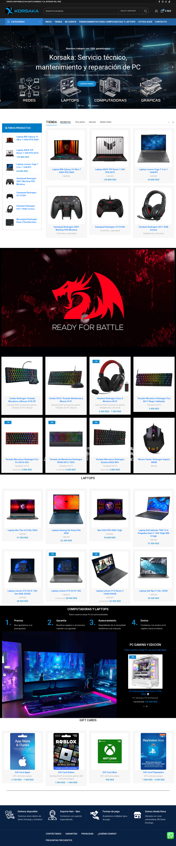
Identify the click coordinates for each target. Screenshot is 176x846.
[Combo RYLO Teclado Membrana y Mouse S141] (65, 377)
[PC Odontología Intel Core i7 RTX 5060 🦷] (145, 671)
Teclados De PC (18, 408)
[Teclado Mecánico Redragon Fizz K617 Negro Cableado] (154, 377)
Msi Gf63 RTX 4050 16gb (110, 530)
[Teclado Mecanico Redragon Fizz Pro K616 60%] (21, 438)
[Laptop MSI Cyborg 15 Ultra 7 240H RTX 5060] (9, 139)
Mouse (30, 408)
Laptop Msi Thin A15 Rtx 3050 (22, 530)
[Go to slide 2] (146, 706)
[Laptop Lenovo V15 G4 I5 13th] (66, 570)
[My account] (156, 11)
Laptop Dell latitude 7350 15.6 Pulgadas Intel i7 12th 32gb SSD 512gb (153, 533)
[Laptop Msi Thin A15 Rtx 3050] (22, 509)
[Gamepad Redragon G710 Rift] (9, 195)
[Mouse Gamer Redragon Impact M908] (154, 438)
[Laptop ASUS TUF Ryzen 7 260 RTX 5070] (9, 154)
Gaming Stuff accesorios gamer (21, 405)
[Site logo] (22, 10)
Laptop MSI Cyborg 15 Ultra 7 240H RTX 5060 (27, 138)
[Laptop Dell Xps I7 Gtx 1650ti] (153, 570)
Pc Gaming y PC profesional (145, 698)
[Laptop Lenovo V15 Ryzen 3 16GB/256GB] (110, 570)
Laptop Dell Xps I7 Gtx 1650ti (153, 591)
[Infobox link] (25, 624)
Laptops (66, 176)
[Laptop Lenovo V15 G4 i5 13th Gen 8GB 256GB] (22, 570)
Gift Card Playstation (153, 772)
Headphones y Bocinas (153, 233)
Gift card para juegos (22, 776)
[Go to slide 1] (144, 706)
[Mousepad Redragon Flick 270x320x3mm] (9, 222)
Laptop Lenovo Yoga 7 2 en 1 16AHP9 (27, 165)
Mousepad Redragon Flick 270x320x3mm (26, 220)
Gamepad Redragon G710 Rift (26, 194)
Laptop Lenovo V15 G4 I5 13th (66, 591)
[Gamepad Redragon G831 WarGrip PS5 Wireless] (9, 182)
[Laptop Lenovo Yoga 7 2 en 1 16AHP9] (9, 168)
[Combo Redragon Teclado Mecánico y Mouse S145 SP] (21, 377)
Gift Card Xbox (110, 772)
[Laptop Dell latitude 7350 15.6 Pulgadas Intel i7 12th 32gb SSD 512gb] (153, 509)
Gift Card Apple (22, 772)
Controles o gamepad (66, 233)
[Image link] (88, 298)
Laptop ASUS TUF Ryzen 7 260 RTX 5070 (27, 151)
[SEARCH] (145, 11)
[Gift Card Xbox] (109, 751)
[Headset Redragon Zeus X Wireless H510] (110, 377)
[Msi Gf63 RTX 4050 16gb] (110, 509)
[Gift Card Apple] (22, 751)
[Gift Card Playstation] (153, 751)
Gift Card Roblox (66, 772)
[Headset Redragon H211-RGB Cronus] (9, 209)
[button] (3, 67)
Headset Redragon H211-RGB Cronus (25, 207)
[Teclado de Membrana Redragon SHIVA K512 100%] (65, 438)
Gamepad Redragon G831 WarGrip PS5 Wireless (26, 181)
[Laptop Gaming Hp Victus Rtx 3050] (66, 509)
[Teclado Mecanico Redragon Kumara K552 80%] (110, 438)
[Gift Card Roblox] (66, 751)
